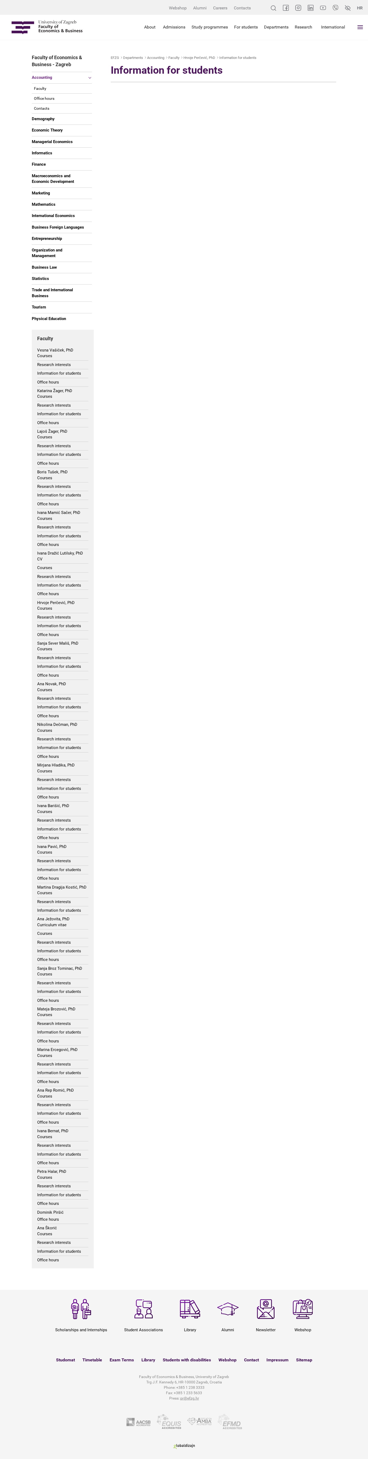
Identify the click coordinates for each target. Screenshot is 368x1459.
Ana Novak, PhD (51, 683)
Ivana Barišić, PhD (53, 805)
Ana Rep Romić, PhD (55, 1090)
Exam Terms (122, 1359)
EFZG (115, 58)
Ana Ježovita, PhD (53, 919)
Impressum (277, 1359)
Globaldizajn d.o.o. (184, 1446)
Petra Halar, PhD (51, 1171)
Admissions (174, 27)
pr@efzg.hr (189, 1398)
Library (148, 1359)
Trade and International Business (52, 292)
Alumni (200, 7)
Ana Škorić (47, 1228)
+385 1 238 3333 (190, 1387)
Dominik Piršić (50, 1212)
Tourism (39, 307)
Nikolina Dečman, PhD (57, 724)
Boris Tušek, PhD (52, 472)
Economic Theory (47, 130)
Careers (220, 7)
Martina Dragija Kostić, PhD (61, 887)
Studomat (65, 1359)
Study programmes (210, 27)
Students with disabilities (187, 1359)
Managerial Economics (52, 141)
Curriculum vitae (52, 924)
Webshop (178, 7)
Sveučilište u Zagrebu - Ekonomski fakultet (47, 27)
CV (40, 559)
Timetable (92, 1359)
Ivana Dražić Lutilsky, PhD (60, 553)
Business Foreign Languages (58, 227)
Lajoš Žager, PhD (52, 431)
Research (303, 27)
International (333, 27)
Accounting (42, 77)
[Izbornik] (360, 27)
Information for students (59, 373)
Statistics (40, 278)
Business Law (44, 267)
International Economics (53, 215)
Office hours (44, 98)
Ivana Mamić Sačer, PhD (58, 512)
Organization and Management (47, 253)
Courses (44, 355)
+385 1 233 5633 (188, 1393)
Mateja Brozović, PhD (56, 1009)
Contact (251, 1359)
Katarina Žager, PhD (54, 390)
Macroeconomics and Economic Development (53, 178)
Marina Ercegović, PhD (57, 1049)
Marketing (41, 193)
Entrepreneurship (47, 238)
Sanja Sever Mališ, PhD (57, 643)
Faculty (40, 88)
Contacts (242, 7)
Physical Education (49, 318)
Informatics (42, 153)
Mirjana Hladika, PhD (56, 765)
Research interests (54, 364)
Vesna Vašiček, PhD (55, 350)
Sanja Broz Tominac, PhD (59, 968)
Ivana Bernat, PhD (52, 1130)
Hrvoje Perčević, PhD (56, 602)
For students (246, 27)
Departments (276, 27)
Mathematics (43, 204)
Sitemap (304, 1359)
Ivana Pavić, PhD (52, 846)
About (149, 27)
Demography (43, 118)
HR (360, 7)
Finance (39, 164)
